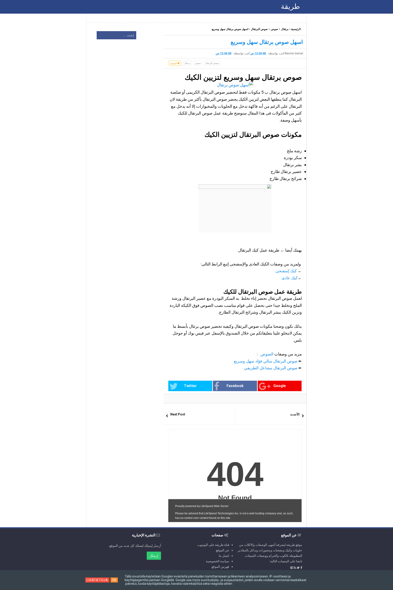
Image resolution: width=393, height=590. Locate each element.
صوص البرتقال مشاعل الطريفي (270, 367)
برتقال (284, 29)
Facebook (235, 386)
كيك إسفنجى (286, 270)
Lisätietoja (97, 580)
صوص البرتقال (259, 29)
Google (279, 386)
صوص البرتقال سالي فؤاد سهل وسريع (265, 361)
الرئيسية (296, 29)
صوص (274, 29)
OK (114, 580)
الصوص (266, 354)
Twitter (190, 386)
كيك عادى (290, 277)
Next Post (177, 414)
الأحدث (295, 414)
